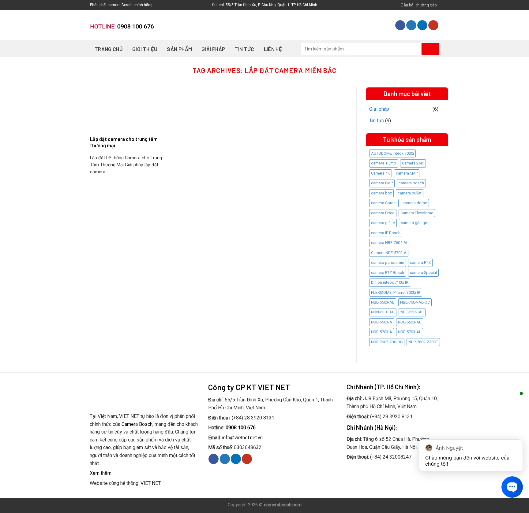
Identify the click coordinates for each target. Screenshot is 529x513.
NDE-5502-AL (412, 312)
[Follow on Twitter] (411, 25)
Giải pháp (213, 49)
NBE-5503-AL (382, 302)
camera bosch (411, 183)
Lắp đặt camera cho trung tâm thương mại (124, 142)
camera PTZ (420, 262)
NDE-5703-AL (409, 332)
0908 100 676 (135, 26)
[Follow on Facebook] (400, 25)
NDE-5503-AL (409, 322)
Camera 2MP (413, 163)
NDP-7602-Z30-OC (387, 342)
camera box (381, 193)
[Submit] (430, 49)
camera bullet (410, 193)
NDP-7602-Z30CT (423, 342)
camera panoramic (387, 262)
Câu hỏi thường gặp (419, 4)
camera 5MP (407, 173)
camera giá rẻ (383, 222)
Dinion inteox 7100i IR (389, 282)
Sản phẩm (179, 49)
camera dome (415, 203)
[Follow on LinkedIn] (422, 25)
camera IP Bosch (385, 233)
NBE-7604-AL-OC (415, 302)
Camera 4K (380, 173)
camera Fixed (383, 213)
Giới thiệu (144, 49)
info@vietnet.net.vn (242, 438)
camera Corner (384, 203)
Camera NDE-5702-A (389, 252)
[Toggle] (442, 109)
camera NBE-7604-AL (389, 242)
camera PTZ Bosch (387, 272)
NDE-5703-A (381, 332)
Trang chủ (109, 49)
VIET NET (151, 483)
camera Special (423, 272)
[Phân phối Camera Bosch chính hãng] (264, 25)
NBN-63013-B (383, 312)
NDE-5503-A (381, 322)
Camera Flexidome (416, 213)
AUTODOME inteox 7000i (392, 153)
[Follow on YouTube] (433, 25)
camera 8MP (382, 183)
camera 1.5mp (383, 163)
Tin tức (244, 49)
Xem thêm (100, 473)
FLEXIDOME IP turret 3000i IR (395, 292)
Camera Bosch (137, 424)
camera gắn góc (415, 222)
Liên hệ (273, 49)
